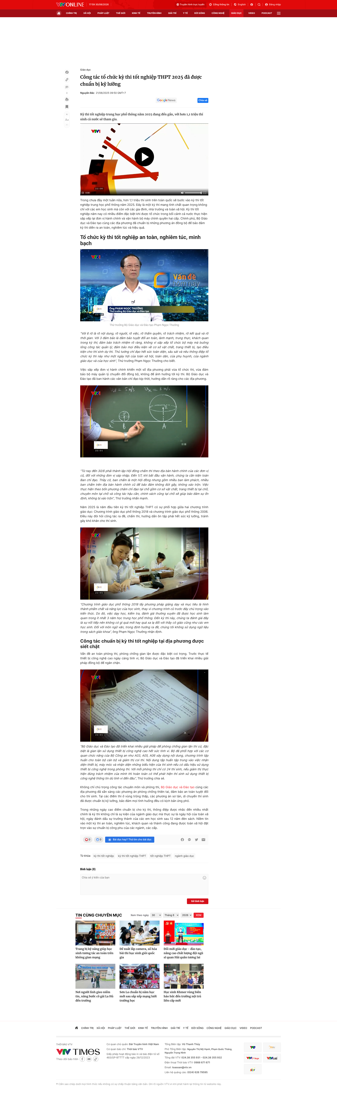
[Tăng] (67, 114)
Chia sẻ (203, 100)
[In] (67, 99)
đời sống (199, 13)
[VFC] (253, 1047)
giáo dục (236, 13)
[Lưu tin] (67, 107)
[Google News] (166, 100)
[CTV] (253, 1058)
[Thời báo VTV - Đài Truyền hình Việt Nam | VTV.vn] (70, 4)
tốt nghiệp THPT (160, 856)
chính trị (71, 13)
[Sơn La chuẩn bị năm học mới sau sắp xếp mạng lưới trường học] (139, 976)
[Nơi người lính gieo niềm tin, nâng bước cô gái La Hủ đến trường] (95, 976)
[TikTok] (95, 1059)
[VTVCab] (272, 1058)
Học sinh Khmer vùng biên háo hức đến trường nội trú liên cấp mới (182, 996)
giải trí (172, 13)
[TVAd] (272, 1047)
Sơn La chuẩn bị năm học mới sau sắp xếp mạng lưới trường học (138, 996)
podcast (267, 13)
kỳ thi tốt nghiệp (104, 856)
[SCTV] (253, 1069)
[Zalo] (189, 840)
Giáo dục (85, 69)
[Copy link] (67, 80)
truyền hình (154, 13)
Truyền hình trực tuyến (192, 4)
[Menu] (279, 13)
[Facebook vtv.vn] (253, 4)
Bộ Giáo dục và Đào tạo (178, 787)
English (242, 4)
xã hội (87, 13)
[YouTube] (89, 1059)
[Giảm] (67, 125)
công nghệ (218, 13)
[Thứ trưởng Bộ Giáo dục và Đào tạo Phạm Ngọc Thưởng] (144, 285)
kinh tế (136, 13)
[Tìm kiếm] (260, 4)
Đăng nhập (275, 4)
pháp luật (103, 13)
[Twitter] (196, 840)
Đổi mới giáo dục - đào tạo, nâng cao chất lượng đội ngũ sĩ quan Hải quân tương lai (183, 953)
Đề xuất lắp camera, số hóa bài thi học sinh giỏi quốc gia (138, 953)
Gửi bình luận (197, 901)
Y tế (185, 13)
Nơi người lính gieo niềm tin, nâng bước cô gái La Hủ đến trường (94, 996)
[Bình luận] (67, 87)
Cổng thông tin (221, 4)
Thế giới (120, 13)
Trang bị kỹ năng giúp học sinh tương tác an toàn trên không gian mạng (94, 953)
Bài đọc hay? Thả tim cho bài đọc (132, 839)
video (251, 13)
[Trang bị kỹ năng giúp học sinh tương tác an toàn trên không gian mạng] (95, 933)
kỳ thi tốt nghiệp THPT (132, 856)
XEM (198, 915)
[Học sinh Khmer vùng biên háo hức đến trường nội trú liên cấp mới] (184, 976)
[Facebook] (67, 72)
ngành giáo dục (184, 856)
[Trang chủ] (58, 13)
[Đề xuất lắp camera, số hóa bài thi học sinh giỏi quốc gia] (139, 933)
